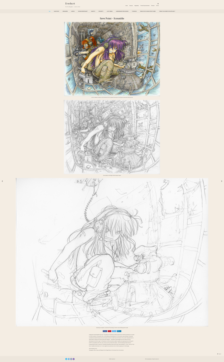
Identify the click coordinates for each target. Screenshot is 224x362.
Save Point (56, 11)
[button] (219, 354)
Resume (131, 5)
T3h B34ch (134, 11)
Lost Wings (109, 11)
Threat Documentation (145, 5)
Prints (157, 5)
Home (127, 5)
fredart (70, 3)
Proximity (101, 11)
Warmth (93, 11)
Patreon (153, 5)
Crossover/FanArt (83, 11)
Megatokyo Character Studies (148, 11)
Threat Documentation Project (167, 11)
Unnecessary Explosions (122, 11)
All (49, 11)
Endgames (65, 11)
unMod (73, 11)
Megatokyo (137, 5)
